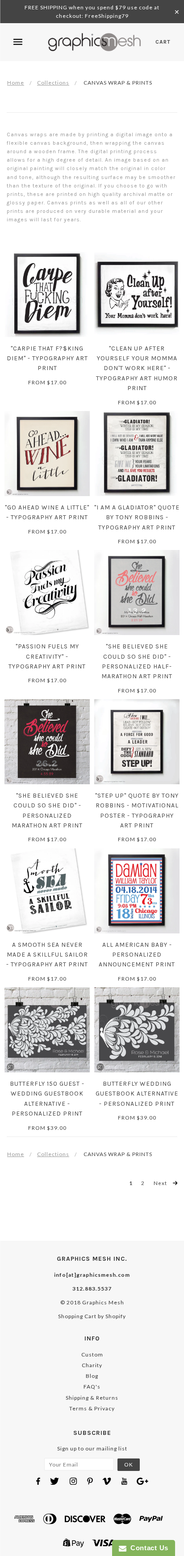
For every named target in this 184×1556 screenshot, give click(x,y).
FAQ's (92, 1386)
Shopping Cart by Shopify (92, 1316)
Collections (53, 82)
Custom (92, 1354)
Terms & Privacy (92, 1408)
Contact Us (147, 1548)
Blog (92, 1376)
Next (161, 1183)
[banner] (94, 42)
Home (15, 82)
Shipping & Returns (92, 1397)
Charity (92, 1365)
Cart (163, 42)
